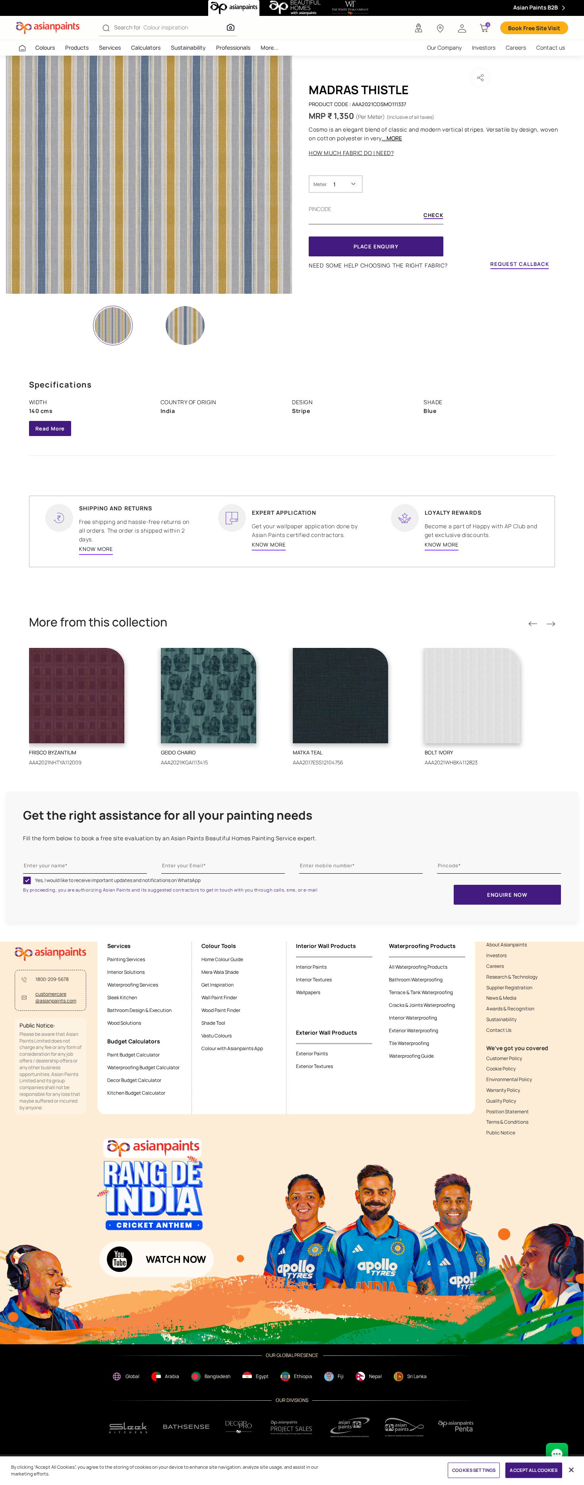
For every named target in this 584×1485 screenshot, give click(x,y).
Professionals (233, 47)
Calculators (146, 47)
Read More (50, 428)
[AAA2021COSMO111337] (149, 175)
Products (77, 47)
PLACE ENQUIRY (376, 246)
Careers (516, 47)
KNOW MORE (96, 549)
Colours (45, 47)
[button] (462, 28)
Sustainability (188, 47)
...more (392, 138)
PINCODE (320, 209)
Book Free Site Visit (534, 28)
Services (110, 47)
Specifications (60, 384)
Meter (320, 184)
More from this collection (98, 622)
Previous (532, 624)
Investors (483, 47)
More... (269, 47)
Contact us (550, 47)
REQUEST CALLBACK (519, 264)
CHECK (433, 216)
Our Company (444, 47)
